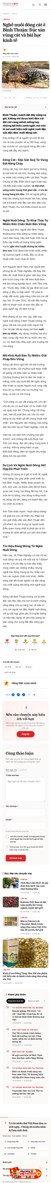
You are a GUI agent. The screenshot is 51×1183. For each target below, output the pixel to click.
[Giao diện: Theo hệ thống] (34, 4)
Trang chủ (6, 14)
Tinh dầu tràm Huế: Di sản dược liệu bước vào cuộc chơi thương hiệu (34, 886)
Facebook (23, 770)
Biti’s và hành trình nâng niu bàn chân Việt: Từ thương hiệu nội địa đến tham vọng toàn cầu (28, 1074)
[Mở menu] (45, 4)
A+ (15, 98)
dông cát (28, 667)
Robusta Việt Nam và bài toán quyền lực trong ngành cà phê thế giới (33, 905)
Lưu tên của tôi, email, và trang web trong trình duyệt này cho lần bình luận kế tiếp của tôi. (27, 839)
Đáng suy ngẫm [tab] (33, 1001)
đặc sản (18, 667)
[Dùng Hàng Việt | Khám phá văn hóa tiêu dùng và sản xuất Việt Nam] (5, 1123)
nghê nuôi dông (9, 672)
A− (6, 98)
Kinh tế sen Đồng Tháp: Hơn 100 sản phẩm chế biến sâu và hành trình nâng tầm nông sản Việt (25, 976)
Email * (9, 819)
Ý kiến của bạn (12, 775)
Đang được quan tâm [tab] (15, 1001)
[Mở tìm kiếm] (39, 4)
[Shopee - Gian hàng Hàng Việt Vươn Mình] (25, 1173)
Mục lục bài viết (25, 107)
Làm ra (14, 14)
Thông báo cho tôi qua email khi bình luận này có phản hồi (26, 848)
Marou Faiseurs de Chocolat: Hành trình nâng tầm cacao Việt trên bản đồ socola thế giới (33, 925)
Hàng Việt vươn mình (24, 683)
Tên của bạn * (12, 806)
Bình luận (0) (11, 770)
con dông (7, 667)
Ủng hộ (25, 734)
